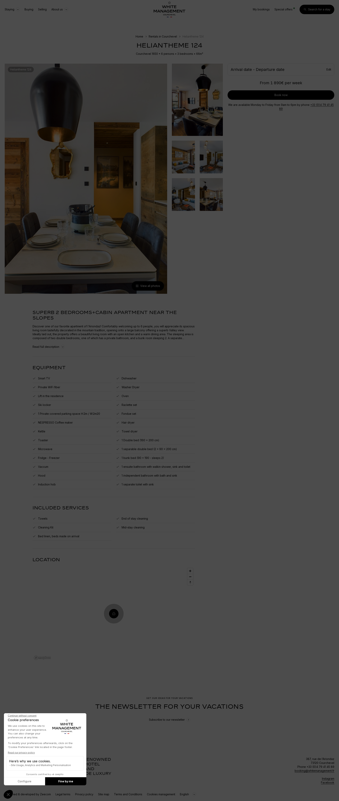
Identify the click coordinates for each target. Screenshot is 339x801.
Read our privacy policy (21, 752)
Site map (103, 794)
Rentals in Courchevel (163, 36)
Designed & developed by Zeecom (28, 794)
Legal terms (63, 794)
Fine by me (65, 781)
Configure (24, 781)
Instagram (328, 778)
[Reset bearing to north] (190, 582)
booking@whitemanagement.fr (314, 770)
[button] (8, 794)
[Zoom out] (190, 576)
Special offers (283, 9)
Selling (42, 9)
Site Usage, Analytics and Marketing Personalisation (41, 765)
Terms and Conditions (128, 794)
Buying (29, 9)
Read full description (46, 346)
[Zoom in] (190, 571)
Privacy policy (84, 794)
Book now (281, 95)
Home (139, 36)
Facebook (327, 782)
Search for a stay (319, 9)
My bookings (261, 9)
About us (57, 9)
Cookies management (161, 794)
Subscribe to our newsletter (167, 719)
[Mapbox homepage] (42, 657)
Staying (9, 9)
